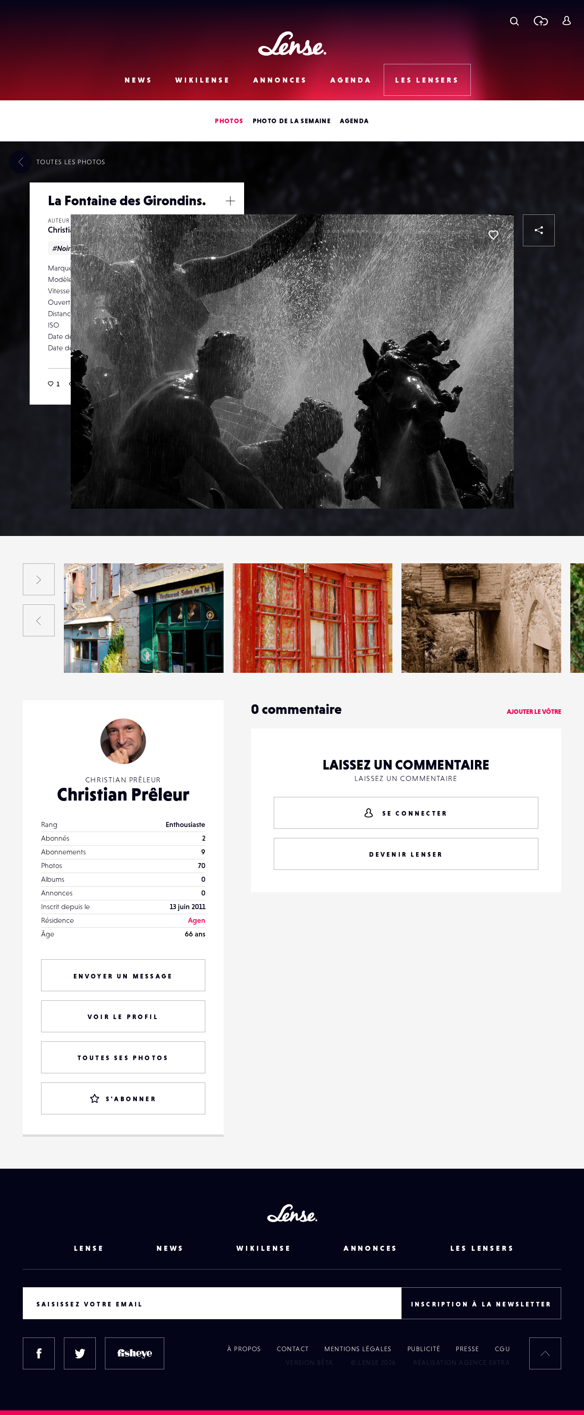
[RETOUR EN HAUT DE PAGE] (545, 1353)
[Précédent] (39, 620)
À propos (244, 1349)
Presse (467, 1349)
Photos (229, 121)
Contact (293, 1349)
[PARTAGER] (539, 230)
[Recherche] (514, 20)
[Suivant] (39, 579)
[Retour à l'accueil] (292, 43)
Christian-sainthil (99, 654)
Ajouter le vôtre (534, 711)
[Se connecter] (566, 20)
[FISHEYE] (134, 1353)
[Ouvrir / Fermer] (230, 200)
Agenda (351, 80)
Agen (196, 920)
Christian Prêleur (123, 794)
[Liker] (493, 235)
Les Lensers (427, 80)
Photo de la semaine (292, 121)
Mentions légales (357, 1349)
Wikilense (202, 80)
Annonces (280, 80)
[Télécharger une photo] (540, 20)
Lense (89, 1248)
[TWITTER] (80, 1353)
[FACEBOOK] (39, 1353)
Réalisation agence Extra (461, 1362)
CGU (502, 1349)
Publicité (424, 1349)
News (138, 80)
